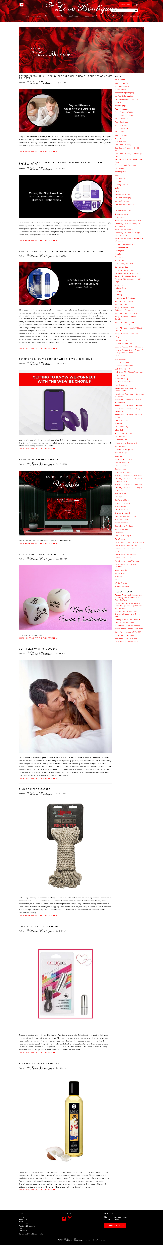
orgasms (118, 424)
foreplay (118, 254)
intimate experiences (124, 301)
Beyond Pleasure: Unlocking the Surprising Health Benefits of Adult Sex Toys (65, 77)
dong (117, 207)
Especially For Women (124, 229)
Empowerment (121, 214)
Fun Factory (120, 260)
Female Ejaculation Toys (125, 244)
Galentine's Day (121, 267)
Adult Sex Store (121, 122)
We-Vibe (118, 577)
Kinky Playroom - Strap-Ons (126, 334)
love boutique (120, 359)
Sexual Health (120, 507)
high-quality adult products (126, 99)
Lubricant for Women (124, 366)
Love (117, 356)
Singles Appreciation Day (125, 516)
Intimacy (118, 295)
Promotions (112, 16)
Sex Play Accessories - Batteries (128, 476)
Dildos (117, 191)
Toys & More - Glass (123, 558)
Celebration (119, 169)
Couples (118, 181)
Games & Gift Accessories (125, 270)
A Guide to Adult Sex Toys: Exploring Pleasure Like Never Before (62, 251)
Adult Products (121, 109)
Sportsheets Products (124, 526)
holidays (118, 291)
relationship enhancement (126, 443)
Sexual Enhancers (122, 503)
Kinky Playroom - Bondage (126, 313)
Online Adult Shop (122, 420)
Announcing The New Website (38, 459)
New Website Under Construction (41, 554)
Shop (21, 1222)
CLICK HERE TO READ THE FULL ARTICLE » (38, 151)
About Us (37, 16)
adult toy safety (121, 83)
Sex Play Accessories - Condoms (128, 485)
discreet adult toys (123, 195)
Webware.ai (101, 1240)
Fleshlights (119, 251)
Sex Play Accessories (123, 472)
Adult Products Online (124, 116)
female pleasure (121, 247)
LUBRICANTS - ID (122, 369)
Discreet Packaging (123, 198)
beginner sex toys (122, 86)
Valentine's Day (121, 570)
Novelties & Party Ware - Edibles (128, 406)
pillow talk (119, 430)
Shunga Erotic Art (122, 513)
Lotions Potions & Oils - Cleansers (129, 347)
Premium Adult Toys (123, 433)
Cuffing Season (121, 185)
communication (121, 178)
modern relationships (124, 382)
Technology (120, 533)
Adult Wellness (121, 138)
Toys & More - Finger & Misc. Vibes (129, 542)
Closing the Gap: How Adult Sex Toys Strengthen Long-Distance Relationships (61, 163)
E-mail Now (125, 5)
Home (26, 16)
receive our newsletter (115, 1218)
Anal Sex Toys (120, 142)
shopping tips (120, 106)
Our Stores (23, 1224)
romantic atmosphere (124, 450)
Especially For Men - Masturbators (129, 221)
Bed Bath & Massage (124, 145)
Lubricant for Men (122, 362)
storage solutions (122, 529)
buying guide (120, 90)
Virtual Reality (121, 573)
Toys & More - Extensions (125, 555)
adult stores (120, 80)
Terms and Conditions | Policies (32, 1234)
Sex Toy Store (120, 494)
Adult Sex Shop (121, 119)
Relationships (120, 446)
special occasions (122, 523)
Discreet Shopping (123, 201)
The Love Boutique (123, 536)
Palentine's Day (121, 427)
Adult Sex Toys (121, 125)
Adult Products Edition (124, 112)
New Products (121, 385)
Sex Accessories (121, 466)
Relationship (120, 437)
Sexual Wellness (121, 510)
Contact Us (134, 16)
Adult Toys (119, 132)
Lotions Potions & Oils (124, 344)
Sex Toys (118, 497)
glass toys (119, 285)
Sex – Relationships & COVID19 (38, 649)
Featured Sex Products (93, 16)
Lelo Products (121, 340)
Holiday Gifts (120, 288)
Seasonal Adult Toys (123, 459)
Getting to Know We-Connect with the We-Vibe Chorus (55, 359)
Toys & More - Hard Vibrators (127, 561)
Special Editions (121, 520)
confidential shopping (124, 96)
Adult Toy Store (121, 128)
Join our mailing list (115, 1226)
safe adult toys (121, 453)
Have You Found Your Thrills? (39, 1063)
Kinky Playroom (121, 304)
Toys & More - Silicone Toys (126, 546)
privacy (118, 102)
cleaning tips (120, 172)
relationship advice (123, 440)
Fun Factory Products (124, 264)
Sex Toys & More (122, 500)
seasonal (118, 456)
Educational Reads (123, 211)
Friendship (119, 257)
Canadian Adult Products (125, 165)
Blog (124, 16)
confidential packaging (124, 93)
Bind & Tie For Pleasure (34, 789)
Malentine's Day (121, 379)
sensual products (122, 463)
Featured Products (27, 1226)
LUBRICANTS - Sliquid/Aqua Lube (129, 372)
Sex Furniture (120, 469)
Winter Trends (121, 583)
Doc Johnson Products (124, 204)
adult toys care (121, 135)
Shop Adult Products (54, 16)
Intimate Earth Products (125, 298)
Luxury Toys (120, 375)
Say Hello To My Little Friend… (39, 926)
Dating (118, 188)
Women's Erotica (122, 586)
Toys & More (120, 539)
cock (117, 175)
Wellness (118, 580)
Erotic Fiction (120, 217)
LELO (117, 337)
